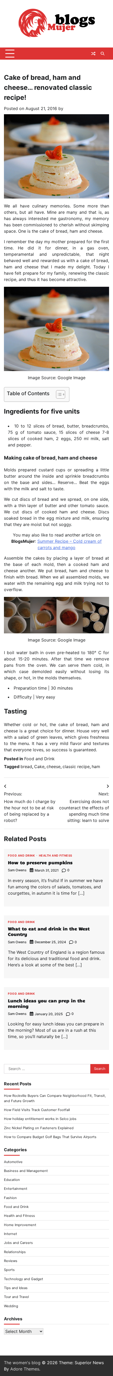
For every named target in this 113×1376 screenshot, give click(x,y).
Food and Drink (39, 758)
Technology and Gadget (23, 1279)
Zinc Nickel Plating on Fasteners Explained (39, 1128)
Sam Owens (17, 870)
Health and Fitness (55, 855)
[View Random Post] (93, 54)
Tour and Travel (16, 1297)
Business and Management (26, 1171)
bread (26, 766)
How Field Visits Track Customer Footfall (37, 1110)
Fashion (10, 1198)
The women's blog (22, 1362)
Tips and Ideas (16, 1288)
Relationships (15, 1252)
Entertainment (15, 1189)
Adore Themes (24, 1369)
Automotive (13, 1162)
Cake (39, 766)
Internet (10, 1234)
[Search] (102, 54)
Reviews (10, 1261)
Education (12, 1180)
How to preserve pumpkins (40, 862)
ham (96, 766)
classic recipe (76, 766)
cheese (53, 766)
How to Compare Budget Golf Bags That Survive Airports (50, 1137)
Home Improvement (20, 1225)
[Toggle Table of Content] (58, 394)
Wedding (11, 1306)
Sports (9, 1270)
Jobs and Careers (18, 1243)
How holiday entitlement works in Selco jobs (40, 1119)
